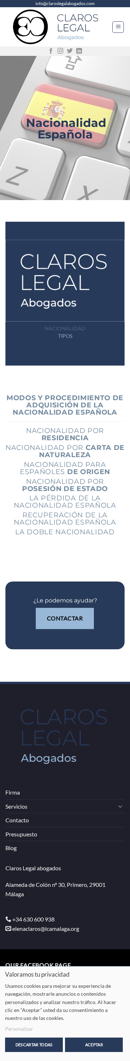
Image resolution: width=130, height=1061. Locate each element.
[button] (118, 27)
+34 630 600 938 (33, 919)
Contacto (17, 820)
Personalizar (19, 1029)
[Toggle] (120, 806)
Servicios (16, 806)
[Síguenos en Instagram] (60, 51)
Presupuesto (21, 834)
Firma (12, 792)
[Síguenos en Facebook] (51, 51)
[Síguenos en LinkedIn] (79, 51)
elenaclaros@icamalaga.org (45, 928)
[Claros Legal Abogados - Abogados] (59, 27)
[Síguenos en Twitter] (70, 51)
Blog (11, 847)
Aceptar (94, 1044)
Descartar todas (34, 1044)
